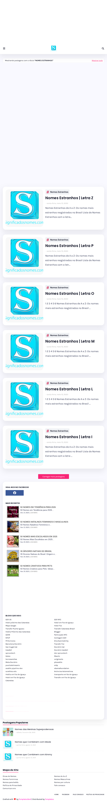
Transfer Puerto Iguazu (15, 629)
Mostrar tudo (97, 60)
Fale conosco (59, 785)
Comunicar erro (9, 788)
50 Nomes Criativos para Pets (36, 566)
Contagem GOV (60, 638)
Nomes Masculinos (62, 779)
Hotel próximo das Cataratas (17, 623)
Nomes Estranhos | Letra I (68, 437)
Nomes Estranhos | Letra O (69, 293)
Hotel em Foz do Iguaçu (64, 623)
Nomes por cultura (62, 782)
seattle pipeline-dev (14, 668)
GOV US (8, 619)
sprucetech (10, 653)
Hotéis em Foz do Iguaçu (16, 674)
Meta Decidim (11, 662)
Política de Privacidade (12, 785)
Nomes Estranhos (59, 192)
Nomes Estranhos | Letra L (69, 389)
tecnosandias (11, 659)
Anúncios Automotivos (63, 671)
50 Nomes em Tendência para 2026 (38, 507)
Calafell (9, 650)
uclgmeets (58, 659)
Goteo (8, 656)
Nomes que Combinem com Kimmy (33, 754)
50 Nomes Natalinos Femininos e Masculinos (44, 522)
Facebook (65, 794)
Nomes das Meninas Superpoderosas (34, 729)
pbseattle (58, 662)
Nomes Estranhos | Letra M (70, 341)
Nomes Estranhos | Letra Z (69, 198)
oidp (56, 665)
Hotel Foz (58, 626)
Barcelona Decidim (13, 644)
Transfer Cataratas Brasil (64, 629)
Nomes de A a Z (60, 776)
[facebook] (15, 493)
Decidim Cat (59, 647)
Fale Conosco (78, 794)
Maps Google (11, 626)
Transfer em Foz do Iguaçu (65, 677)
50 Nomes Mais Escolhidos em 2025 (38, 536)
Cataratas (10, 680)
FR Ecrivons (10, 641)
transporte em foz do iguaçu (66, 674)
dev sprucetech (60, 653)
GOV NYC (57, 619)
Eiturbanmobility (61, 641)
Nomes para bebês (10, 782)
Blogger (57, 632)
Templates (49, 799)
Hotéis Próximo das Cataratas (18, 632)
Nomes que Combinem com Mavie (33, 741)
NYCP (8, 638)
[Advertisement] (53, 23)
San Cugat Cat (11, 647)
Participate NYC (60, 635)
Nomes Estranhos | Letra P (69, 246)
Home (56, 794)
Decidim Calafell (61, 650)
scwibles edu (11, 671)
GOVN (8, 635)
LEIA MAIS (33, 512)
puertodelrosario (13, 665)
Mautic (57, 656)
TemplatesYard (25, 799)
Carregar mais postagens (53, 476)
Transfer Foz (59, 644)
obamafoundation (61, 668)
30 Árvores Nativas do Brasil (36, 551)
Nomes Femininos (10, 779)
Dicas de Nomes (9, 776)
